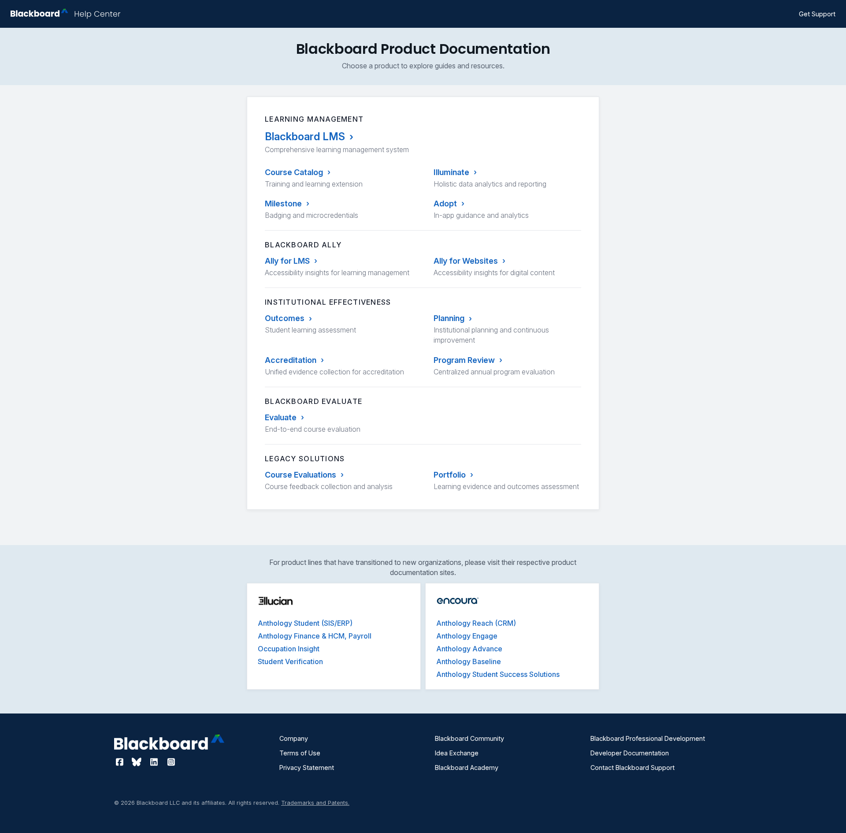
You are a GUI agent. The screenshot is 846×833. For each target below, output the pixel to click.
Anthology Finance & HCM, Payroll (314, 635)
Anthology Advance (469, 648)
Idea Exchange (457, 753)
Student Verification (290, 661)
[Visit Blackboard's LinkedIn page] (154, 762)
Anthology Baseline (468, 661)
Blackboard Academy (466, 767)
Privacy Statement (306, 767)
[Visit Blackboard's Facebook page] (120, 762)
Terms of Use (299, 753)
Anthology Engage (466, 635)
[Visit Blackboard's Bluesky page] (137, 762)
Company (293, 738)
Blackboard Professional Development (647, 738)
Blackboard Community (469, 738)
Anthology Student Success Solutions (498, 674)
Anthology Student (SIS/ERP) (305, 623)
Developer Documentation (629, 753)
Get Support (817, 14)
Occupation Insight (288, 648)
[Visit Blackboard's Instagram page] (171, 762)
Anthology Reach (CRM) (476, 623)
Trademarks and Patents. (315, 802)
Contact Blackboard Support (632, 767)
